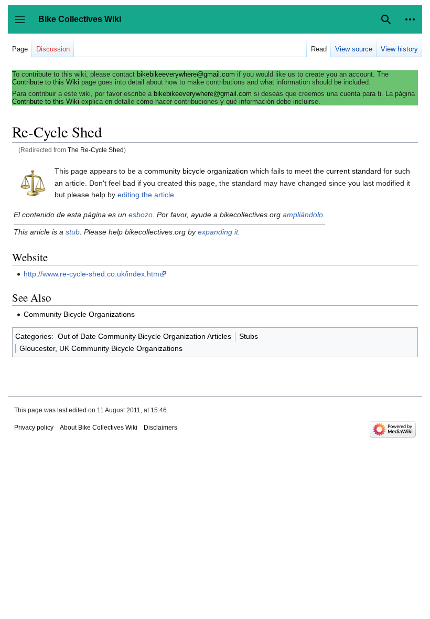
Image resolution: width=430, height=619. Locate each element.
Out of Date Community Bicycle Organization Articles (144, 336)
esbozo (140, 214)
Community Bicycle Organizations (79, 314)
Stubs (248, 336)
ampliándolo (303, 214)
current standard (353, 171)
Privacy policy (33, 427)
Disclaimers (160, 427)
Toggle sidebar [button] (23, 24)
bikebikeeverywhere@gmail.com (186, 74)
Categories (33, 336)
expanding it (218, 232)
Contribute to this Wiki (45, 82)
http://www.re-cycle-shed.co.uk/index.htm (91, 274)
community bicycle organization (196, 171)
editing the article (145, 194)
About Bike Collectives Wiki (98, 427)
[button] (410, 19)
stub (73, 232)
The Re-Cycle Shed (96, 149)
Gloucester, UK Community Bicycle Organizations (100, 348)
